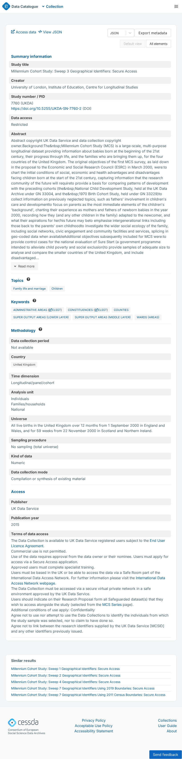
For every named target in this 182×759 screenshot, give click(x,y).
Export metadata (152, 33)
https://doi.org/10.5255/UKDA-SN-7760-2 (46, 108)
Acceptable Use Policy (94, 725)
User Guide (167, 725)
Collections (167, 720)
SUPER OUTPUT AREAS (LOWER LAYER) (41, 317)
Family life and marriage (29, 288)
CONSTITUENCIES (80, 310)
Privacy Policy (94, 720)
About (172, 731)
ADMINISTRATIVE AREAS (30, 310)
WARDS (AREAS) (148, 317)
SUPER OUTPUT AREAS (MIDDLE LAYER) (103, 317)
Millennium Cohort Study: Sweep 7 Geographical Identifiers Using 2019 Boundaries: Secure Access (82, 688)
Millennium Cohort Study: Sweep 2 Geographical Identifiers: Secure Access (65, 675)
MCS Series (112, 604)
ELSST (56, 310)
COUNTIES (121, 310)
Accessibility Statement (93, 731)
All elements (159, 44)
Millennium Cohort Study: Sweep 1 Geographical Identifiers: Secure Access (65, 669)
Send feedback (165, 754)
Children (57, 288)
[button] (176, 6)
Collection (54, 6)
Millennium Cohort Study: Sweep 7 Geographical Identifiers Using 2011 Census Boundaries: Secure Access (88, 695)
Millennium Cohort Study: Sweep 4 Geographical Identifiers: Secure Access (65, 682)
